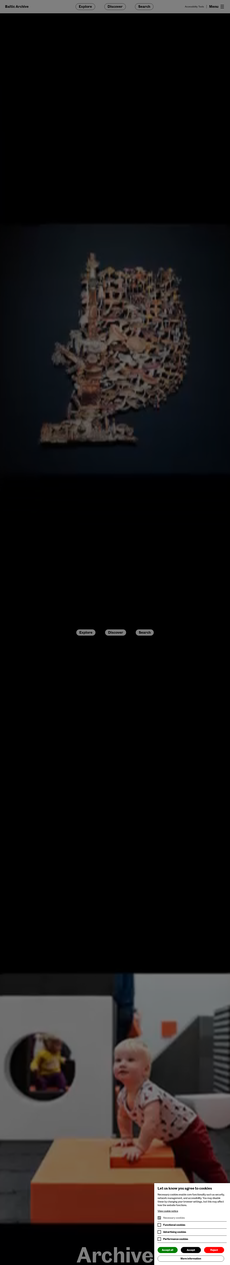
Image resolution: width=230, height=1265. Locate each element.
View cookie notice (168, 1211)
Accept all (167, 1250)
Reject (214, 1250)
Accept (191, 1250)
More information (190, 1258)
